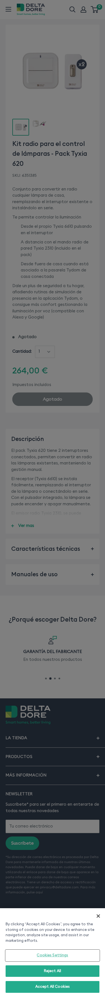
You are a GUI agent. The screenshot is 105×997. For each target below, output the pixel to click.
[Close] (98, 916)
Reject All (52, 971)
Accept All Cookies (52, 987)
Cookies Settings (52, 955)
